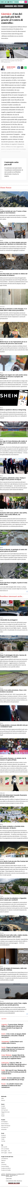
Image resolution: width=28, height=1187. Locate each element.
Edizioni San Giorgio (5, 1125)
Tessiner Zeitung (5, 1166)
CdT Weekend (4, 1121)
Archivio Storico (5, 1123)
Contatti (3, 1106)
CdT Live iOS (4, 1147)
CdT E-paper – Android (6, 1152)
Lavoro (2, 1114)
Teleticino (3, 1160)
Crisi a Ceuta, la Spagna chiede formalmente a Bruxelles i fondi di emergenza (13, 1035)
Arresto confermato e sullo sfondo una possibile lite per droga (12, 1078)
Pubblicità (3, 1108)
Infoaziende (3, 1129)
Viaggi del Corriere (5, 1112)
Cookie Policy (9, 1178)
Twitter (2, 1139)
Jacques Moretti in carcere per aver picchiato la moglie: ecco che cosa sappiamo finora (13, 1056)
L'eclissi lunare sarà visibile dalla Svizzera (12, 1042)
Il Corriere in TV (4, 1127)
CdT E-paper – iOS (5, 1150)
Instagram (3, 1137)
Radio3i (3, 1162)
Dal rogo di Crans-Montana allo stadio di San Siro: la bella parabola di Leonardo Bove (13, 1071)
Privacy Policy (9, 1176)
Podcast (3, 1100)
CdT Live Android (5, 1148)
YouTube (3, 1141)
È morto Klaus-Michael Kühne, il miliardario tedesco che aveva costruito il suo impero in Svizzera (12, 1027)
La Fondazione (4, 1158)
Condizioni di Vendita (6, 1170)
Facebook (3, 1135)
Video (2, 1098)
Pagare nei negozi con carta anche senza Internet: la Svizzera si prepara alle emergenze (12, 1049)
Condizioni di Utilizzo (6, 1168)
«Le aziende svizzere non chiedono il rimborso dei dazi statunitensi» (11, 1085)
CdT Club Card (4, 1110)
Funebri (3, 1116)
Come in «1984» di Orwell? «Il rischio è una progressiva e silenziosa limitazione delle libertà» (14, 1064)
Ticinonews (3, 1164)
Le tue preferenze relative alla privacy (14, 1180)
